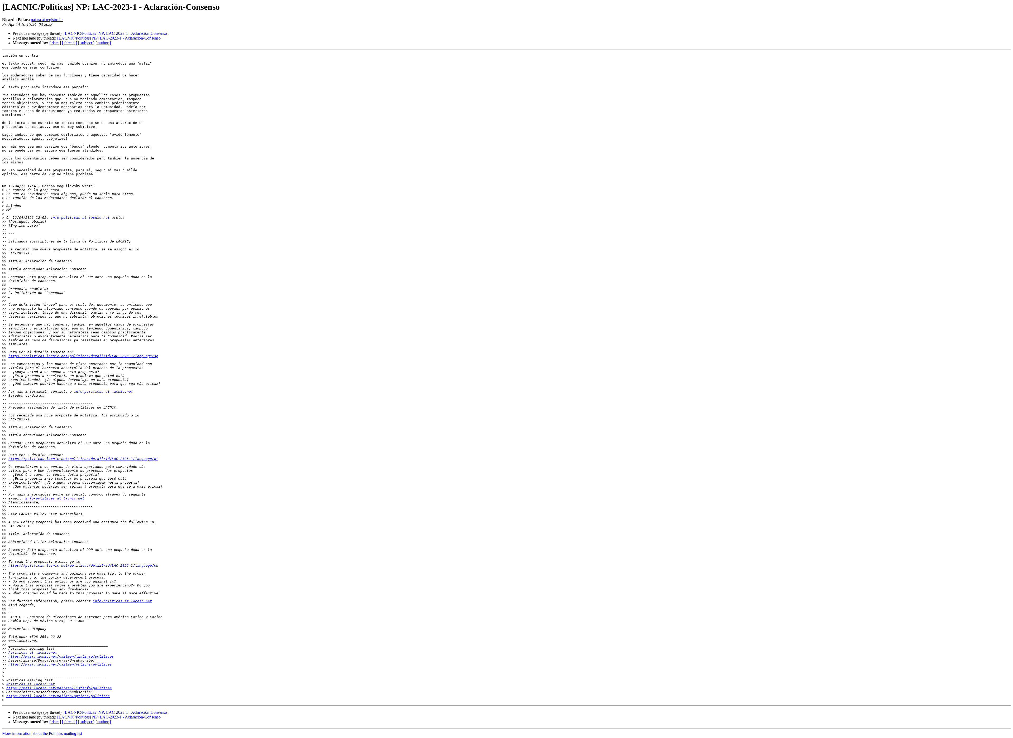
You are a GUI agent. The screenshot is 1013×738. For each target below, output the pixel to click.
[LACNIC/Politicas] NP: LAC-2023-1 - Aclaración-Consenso (115, 33)
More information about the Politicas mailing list (42, 733)
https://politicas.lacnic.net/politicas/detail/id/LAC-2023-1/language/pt (83, 459)
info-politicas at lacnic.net (80, 218)
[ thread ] (69, 43)
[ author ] (103, 43)
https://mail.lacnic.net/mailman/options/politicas (60, 664)
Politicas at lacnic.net (32, 652)
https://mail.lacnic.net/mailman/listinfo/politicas (61, 656)
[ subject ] (86, 43)
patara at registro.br (47, 19)
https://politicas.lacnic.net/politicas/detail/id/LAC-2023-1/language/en (83, 565)
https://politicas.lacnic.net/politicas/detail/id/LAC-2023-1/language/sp (83, 356)
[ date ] (55, 43)
